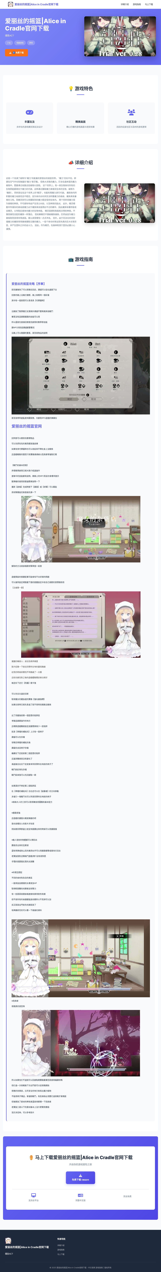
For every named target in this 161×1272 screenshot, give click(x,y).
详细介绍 (125, 4)
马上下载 (149, 4)
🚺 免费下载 (18, 52)
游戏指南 (137, 4)
